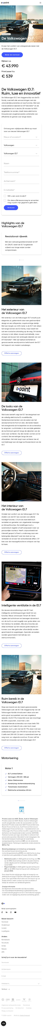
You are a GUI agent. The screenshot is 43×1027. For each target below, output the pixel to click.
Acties (4, 946)
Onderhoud (6, 925)
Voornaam (5, 962)
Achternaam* (9, 181)
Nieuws (4, 949)
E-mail (4, 976)
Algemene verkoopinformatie (11, 1005)
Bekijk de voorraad (12, 55)
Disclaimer (26, 1005)
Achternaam (6, 969)
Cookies (28, 1008)
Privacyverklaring (7, 1008)
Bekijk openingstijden (9, 908)
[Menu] (39, 3)
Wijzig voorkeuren (7, 1011)
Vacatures (5, 943)
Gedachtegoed (25, 1015)
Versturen (11, 207)
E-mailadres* (9, 190)
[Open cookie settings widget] (3, 1023)
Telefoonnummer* (12, 172)
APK (3, 952)
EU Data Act (20, 1008)
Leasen (4, 928)
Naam (6, 163)
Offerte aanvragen (11, 353)
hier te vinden (29, 888)
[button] (19, 260)
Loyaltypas (5, 931)
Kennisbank (6, 939)
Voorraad (5, 922)
